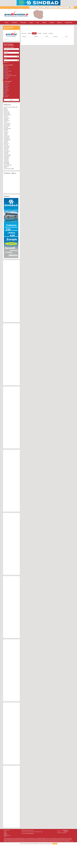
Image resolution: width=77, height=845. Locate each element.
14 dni (45, 33)
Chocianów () (6, 115)
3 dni (34, 33)
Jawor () (5, 122)
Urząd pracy (7, 95)
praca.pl (6, 84)
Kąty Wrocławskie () (7, 128)
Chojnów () (6, 117)
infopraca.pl (7, 90)
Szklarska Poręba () (7, 154)
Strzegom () (6, 152)
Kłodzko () (6, 129)
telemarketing (7, 77)
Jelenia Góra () (7, 124)
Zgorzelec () (6, 166)
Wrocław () (6, 163)
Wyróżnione (7, 62)
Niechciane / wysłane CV (51, 7)
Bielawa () (6, 109)
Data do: (5, 58)
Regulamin (5, 834)
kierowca (6, 72)
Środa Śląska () (7, 156)
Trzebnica (52, 22)
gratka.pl (6, 87)
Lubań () (5, 133)
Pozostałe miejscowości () (9, 168)
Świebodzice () (6, 158)
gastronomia (7, 68)
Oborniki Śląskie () (7, 139)
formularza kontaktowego (30, 833)
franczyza (6, 66)
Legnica (31, 22)
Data (66, 36)
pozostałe (6, 78)
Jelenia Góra (23, 22)
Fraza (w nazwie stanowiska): (9, 47)
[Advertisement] (57, 14)
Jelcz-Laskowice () (7, 123)
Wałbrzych (59, 22)
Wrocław (6, 22)
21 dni (51, 33)
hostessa (6, 69)
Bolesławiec (14, 22)
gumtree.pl (7, 89)
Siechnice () (6, 149)
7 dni (39, 33)
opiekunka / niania (8, 74)
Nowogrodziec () (7, 138)
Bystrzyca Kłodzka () (7, 114)
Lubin (37, 22)
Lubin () (5, 134)
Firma (36, 36)
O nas (59, 7)
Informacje (65, 7)
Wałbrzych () (6, 162)
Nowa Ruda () (6, 137)
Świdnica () (6, 157)
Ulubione (42, 7)
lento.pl (6, 92)
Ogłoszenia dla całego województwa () (10, 107)
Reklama (5, 833)
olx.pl (6, 93)
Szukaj (11, 99)
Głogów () (6, 119)
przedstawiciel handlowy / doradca (10, 75)
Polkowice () (6, 147)
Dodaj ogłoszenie (34, 7)
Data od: (5, 54)
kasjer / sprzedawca (8, 71)
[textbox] (11, 39)
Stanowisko (24, 36)
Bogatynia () (6, 110)
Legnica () (6, 132)
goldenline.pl (7, 86)
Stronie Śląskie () (7, 151)
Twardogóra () (6, 161)
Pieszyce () (6, 144)
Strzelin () (6, 153)
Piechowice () (6, 143)
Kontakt (71, 7)
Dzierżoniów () (6, 118)
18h (29, 33)
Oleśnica (44, 22)
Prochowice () (6, 148)
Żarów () (5, 167)
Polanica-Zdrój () (7, 146)
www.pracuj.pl (7, 83)
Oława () (5, 142)
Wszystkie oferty (68, 22)
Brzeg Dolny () (6, 113)
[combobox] (11, 39)
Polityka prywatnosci (7, 835)
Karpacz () (6, 127)
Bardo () (5, 108)
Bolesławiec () (6, 112)
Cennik (5, 832)
